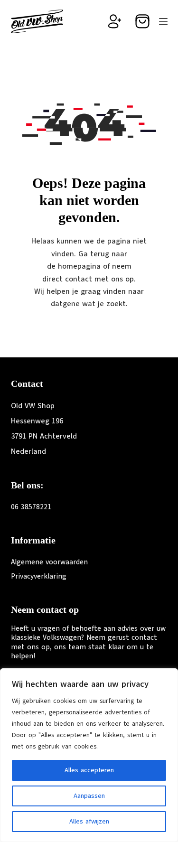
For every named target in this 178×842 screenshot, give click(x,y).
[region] (89, 755)
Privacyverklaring (38, 576)
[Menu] (163, 21)
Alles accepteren (89, 770)
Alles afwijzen (89, 821)
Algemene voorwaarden (49, 562)
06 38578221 (31, 507)
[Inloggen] (115, 21)
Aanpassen (89, 795)
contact (78, 279)
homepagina (79, 266)
